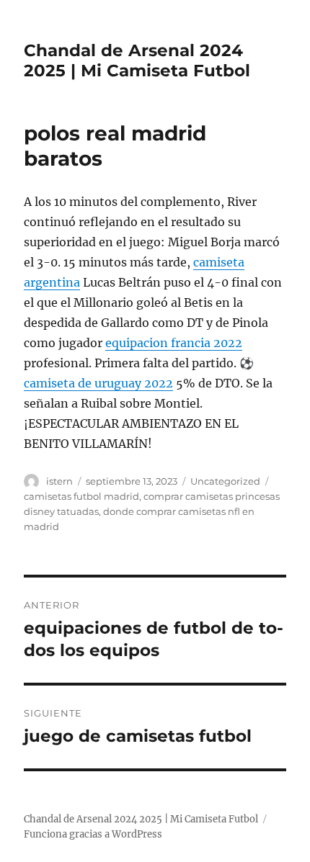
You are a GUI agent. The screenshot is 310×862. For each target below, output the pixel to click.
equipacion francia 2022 (173, 343)
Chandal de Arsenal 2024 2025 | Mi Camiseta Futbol (137, 60)
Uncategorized (225, 481)
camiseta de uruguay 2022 (98, 383)
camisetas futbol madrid (81, 496)
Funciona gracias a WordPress (93, 834)
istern (59, 481)
